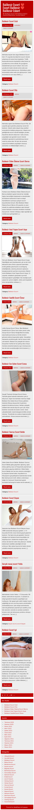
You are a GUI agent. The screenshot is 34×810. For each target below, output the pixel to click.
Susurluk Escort (9, 801)
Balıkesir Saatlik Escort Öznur (13, 297)
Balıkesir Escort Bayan (10, 497)
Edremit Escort (9, 775)
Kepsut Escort (8, 791)
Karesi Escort (8, 789)
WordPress (17, 807)
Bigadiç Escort (9, 768)
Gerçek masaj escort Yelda (12, 563)
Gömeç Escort (8, 781)
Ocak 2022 (8, 732)
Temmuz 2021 (9, 741)
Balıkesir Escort (13, 84)
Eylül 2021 (7, 737)
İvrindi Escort (8, 787)
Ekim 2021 (7, 735)
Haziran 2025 (8, 724)
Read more (7, 79)
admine (17, 94)
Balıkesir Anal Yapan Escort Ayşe (14, 229)
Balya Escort (8, 762)
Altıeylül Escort (9, 756)
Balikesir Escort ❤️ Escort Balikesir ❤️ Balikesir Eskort (13, 7)
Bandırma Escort (9, 764)
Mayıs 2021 (8, 745)
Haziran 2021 (8, 743)
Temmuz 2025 (9, 722)
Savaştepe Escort (10, 797)
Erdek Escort (8, 777)
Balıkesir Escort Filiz (9, 90)
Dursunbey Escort (10, 772)
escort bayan (21, 624)
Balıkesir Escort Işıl (9, 629)
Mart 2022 (8, 728)
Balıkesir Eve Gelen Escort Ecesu (14, 363)
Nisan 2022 (8, 726)
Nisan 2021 (8, 747)
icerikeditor (17, 25)
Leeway (25, 807)
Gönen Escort (8, 783)
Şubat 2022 (8, 730)
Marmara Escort (9, 795)
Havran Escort (9, 785)
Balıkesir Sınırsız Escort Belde (13, 431)
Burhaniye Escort (10, 770)
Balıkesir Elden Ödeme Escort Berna (15, 161)
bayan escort (12, 624)
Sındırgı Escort (9, 799)
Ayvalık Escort (9, 758)
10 (11, 695)
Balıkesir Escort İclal (10, 21)
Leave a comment (8, 28)
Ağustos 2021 (9, 739)
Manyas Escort (9, 793)
